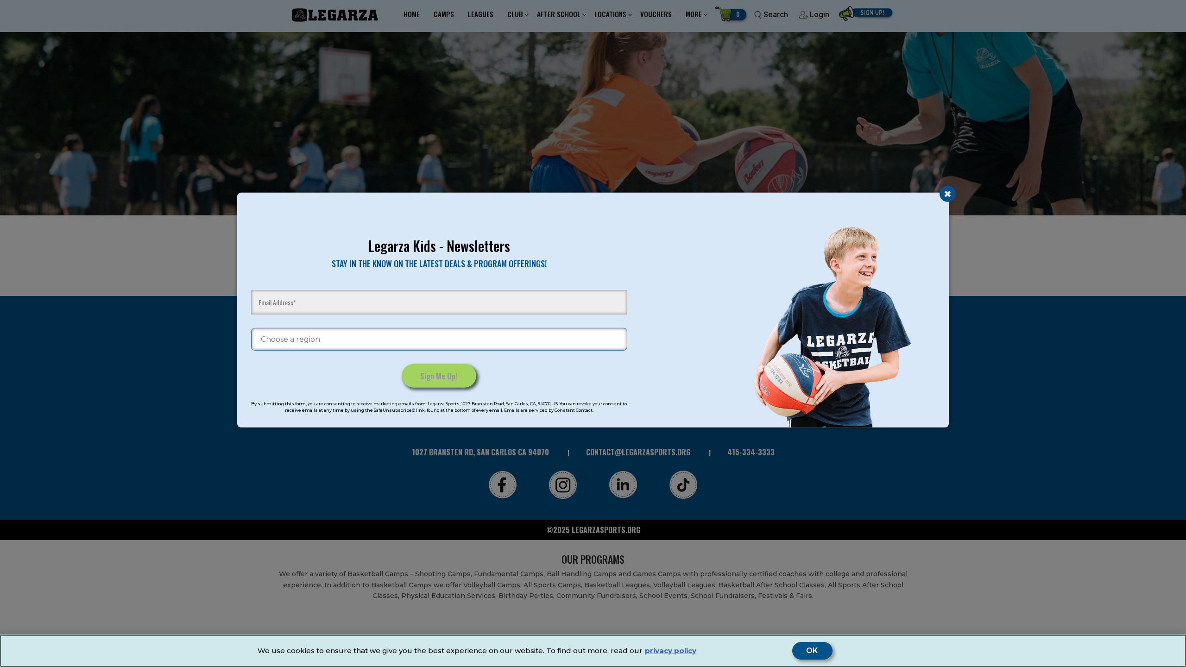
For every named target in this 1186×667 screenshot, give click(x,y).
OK (812, 651)
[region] (593, 651)
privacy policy (670, 650)
